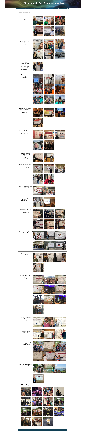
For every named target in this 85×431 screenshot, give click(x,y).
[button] (29, 8)
